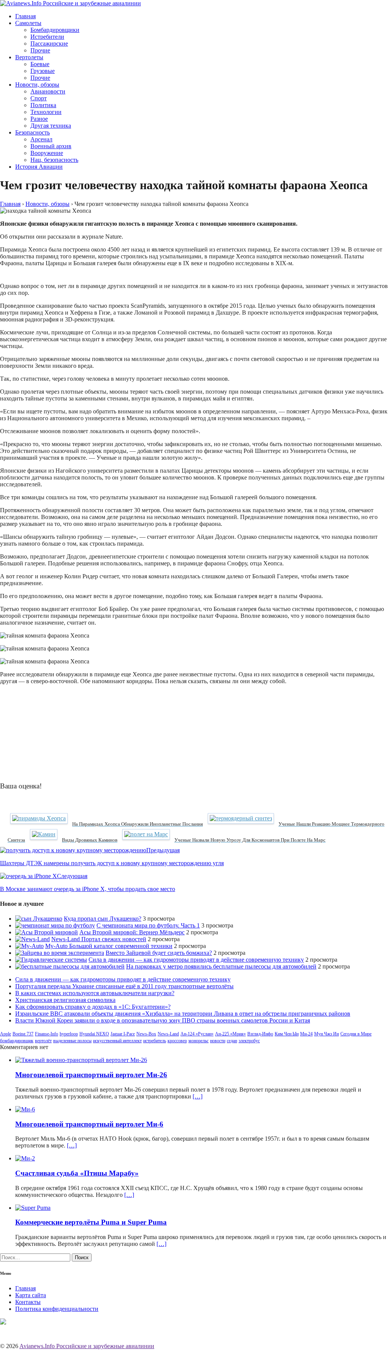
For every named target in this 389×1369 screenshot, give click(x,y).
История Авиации (39, 166)
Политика (43, 105)
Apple (5, 1034)
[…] (197, 1096)
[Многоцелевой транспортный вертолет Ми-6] (25, 1109)
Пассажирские (49, 43)
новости (217, 1040)
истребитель (154, 1040)
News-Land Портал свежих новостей (98, 939)
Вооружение (46, 153)
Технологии (46, 112)
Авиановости (47, 91)
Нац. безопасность (54, 160)
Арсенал (41, 139)
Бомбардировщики (54, 30)
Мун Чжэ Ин (326, 1034)
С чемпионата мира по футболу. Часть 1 (148, 925)
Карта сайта (30, 1295)
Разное (39, 119)
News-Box (146, 1034)
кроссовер (177, 1040)
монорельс (198, 1040)
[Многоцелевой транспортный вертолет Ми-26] (81, 1060)
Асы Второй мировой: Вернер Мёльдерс (132, 932)
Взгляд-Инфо (260, 1034)
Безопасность (32, 132)
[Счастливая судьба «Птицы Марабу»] (25, 1158)
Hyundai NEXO (94, 1034)
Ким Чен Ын (287, 1034)
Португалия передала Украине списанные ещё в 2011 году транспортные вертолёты (124, 986)
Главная (25, 16)
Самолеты (28, 23)
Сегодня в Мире (356, 1034)
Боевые (39, 64)
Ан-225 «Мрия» (230, 1034)
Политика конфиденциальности (56, 1309)
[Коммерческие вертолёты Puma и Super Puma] (33, 1207)
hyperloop (69, 1034)
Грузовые (42, 71)
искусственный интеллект (117, 1040)
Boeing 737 (23, 1034)
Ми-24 (306, 1034)
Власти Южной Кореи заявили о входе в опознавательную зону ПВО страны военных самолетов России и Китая (162, 1020)
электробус (249, 1040)
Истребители (47, 36)
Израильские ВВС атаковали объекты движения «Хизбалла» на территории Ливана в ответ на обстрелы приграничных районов (182, 1013)
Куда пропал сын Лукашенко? (102, 918)
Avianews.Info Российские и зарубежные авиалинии (86, 1346)
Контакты (28, 1302)
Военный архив (50, 146)
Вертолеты (29, 57)
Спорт (38, 98)
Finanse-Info (46, 1034)
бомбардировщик (16, 1040)
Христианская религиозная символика (65, 1000)
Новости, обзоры (37, 84)
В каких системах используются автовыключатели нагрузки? (94, 993)
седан (232, 1040)
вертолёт (43, 1040)
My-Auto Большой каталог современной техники (108, 946)
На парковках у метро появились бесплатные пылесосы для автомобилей (221, 966)
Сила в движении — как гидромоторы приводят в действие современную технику (196, 959)
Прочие (40, 50)
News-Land (168, 1034)
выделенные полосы (72, 1040)
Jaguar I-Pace (123, 1034)
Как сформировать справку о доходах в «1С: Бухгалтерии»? (93, 1006)
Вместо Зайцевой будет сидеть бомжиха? (159, 953)
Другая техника (50, 125)
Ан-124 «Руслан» (196, 1034)
